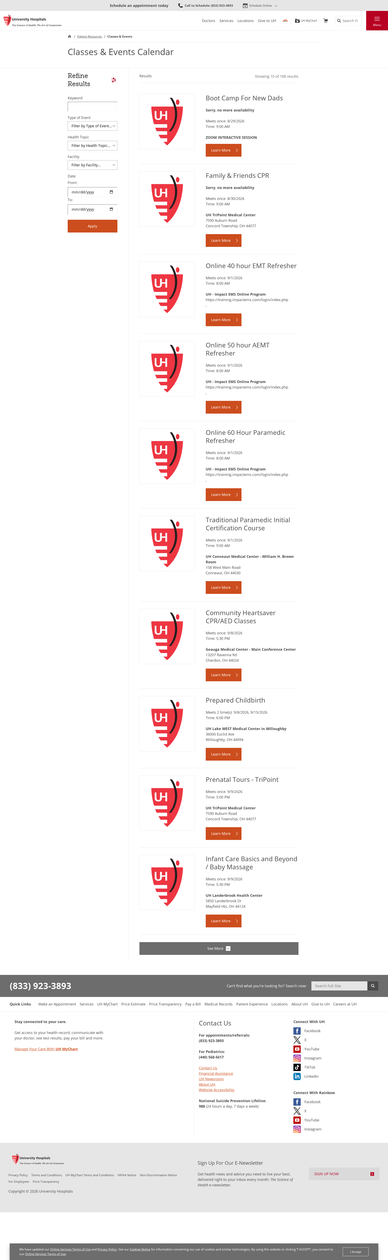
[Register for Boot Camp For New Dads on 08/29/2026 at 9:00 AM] (167, 121)
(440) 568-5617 (211, 1057)
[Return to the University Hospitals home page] (33, 21)
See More (215, 948)
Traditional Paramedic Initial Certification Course (248, 523)
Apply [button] (92, 226)
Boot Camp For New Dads (244, 97)
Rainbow (285, 20)
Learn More (221, 150)
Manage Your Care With (46, 1049)
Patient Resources (89, 36)
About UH (207, 1084)
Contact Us (208, 1068)
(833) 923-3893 (40, 985)
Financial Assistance (216, 1073)
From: (73, 182)
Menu (377, 25)
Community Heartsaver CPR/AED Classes (241, 616)
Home (69, 36)
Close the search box (364, 20)
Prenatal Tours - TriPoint (242, 779)
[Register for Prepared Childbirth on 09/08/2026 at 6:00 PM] (167, 723)
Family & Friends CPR (237, 175)
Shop (325, 20)
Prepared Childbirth (235, 700)
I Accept (355, 1252)
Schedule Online (260, 5)
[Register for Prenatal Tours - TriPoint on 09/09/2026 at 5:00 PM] (167, 802)
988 (202, 1106)
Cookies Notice (140, 1249)
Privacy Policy (107, 1249)
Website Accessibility (216, 1089)
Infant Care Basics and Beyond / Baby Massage (251, 862)
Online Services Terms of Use (70, 1249)
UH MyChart (309, 20)
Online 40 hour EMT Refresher (251, 265)
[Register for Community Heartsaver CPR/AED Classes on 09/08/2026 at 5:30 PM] (167, 636)
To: (70, 199)
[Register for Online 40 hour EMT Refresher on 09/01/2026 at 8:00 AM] (167, 289)
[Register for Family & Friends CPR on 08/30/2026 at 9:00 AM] (167, 198)
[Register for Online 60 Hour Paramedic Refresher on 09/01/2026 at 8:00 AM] (167, 455)
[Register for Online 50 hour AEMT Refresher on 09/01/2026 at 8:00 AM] (167, 368)
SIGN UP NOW (326, 1173)
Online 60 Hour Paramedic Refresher (245, 436)
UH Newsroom (211, 1078)
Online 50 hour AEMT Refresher (238, 349)
